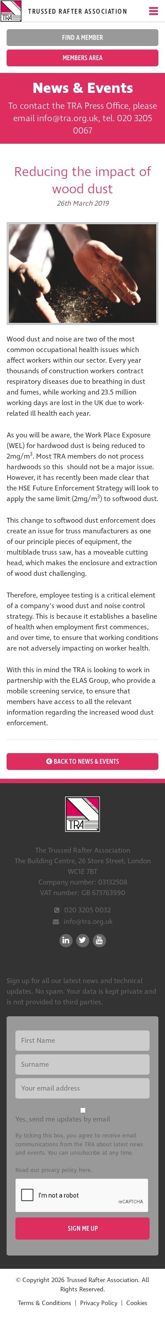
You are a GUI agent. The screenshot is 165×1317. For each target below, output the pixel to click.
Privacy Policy (98, 1303)
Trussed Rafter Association (82, 814)
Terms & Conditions (44, 1303)
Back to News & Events (85, 761)
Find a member (82, 37)
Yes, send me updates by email (62, 1119)
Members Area (82, 58)
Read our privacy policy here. (53, 1170)
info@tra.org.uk (88, 921)
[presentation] (82, 1196)
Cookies (136, 1303)
